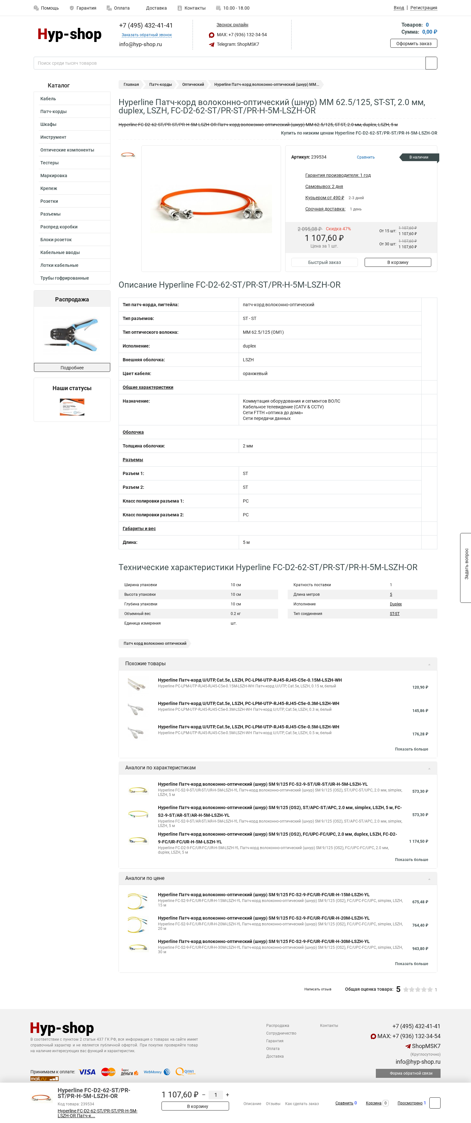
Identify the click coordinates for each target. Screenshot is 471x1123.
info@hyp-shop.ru (417, 1061)
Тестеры (49, 162)
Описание (252, 1104)
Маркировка (53, 175)
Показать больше (411, 749)
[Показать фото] (128, 155)
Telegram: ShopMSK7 (237, 44)
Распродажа (277, 1025)
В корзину (398, 262)
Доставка (156, 8)
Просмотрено (410, 1103)
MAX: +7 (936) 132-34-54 (241, 34)
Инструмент (53, 137)
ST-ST (395, 613)
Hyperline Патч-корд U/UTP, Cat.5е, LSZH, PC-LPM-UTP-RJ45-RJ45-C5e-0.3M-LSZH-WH (248, 703)
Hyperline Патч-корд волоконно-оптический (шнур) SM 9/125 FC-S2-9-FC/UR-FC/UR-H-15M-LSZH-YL (264, 894)
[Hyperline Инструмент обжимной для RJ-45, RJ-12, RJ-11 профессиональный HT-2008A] (71, 335)
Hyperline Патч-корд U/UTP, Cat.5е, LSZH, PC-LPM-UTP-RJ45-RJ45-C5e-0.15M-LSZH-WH (250, 680)
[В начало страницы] (435, 1103)
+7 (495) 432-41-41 (145, 25)
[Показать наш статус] (72, 407)
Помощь (50, 8)
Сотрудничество (281, 1033)
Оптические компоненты (67, 149)
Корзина (374, 1103)
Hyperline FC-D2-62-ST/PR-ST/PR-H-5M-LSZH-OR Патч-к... (97, 1113)
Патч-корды (53, 111)
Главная (131, 84)
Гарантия (86, 8)
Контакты (195, 8)
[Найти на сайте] (431, 63)
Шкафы (48, 124)
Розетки (49, 201)
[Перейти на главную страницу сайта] (70, 35)
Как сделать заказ (302, 1104)
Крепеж (48, 188)
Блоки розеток (56, 239)
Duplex (396, 604)
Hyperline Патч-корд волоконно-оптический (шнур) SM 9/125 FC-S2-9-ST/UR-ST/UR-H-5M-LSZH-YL (263, 784)
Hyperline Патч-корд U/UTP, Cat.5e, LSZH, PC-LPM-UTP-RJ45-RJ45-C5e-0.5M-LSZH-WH (248, 726)
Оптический (193, 84)
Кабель (48, 98)
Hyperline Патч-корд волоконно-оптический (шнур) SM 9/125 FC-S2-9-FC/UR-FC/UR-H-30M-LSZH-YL (264, 941)
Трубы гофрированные (64, 278)
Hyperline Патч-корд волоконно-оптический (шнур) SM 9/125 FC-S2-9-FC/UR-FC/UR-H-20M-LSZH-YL (264, 918)
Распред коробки (59, 226)
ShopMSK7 (426, 1046)
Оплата (122, 8)
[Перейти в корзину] (394, 29)
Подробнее (72, 367)
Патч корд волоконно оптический (155, 643)
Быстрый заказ (324, 262)
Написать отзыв (317, 989)
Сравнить (344, 1103)
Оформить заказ (414, 43)
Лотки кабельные (59, 265)
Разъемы (50, 214)
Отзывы (273, 1104)
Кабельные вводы (60, 252)
